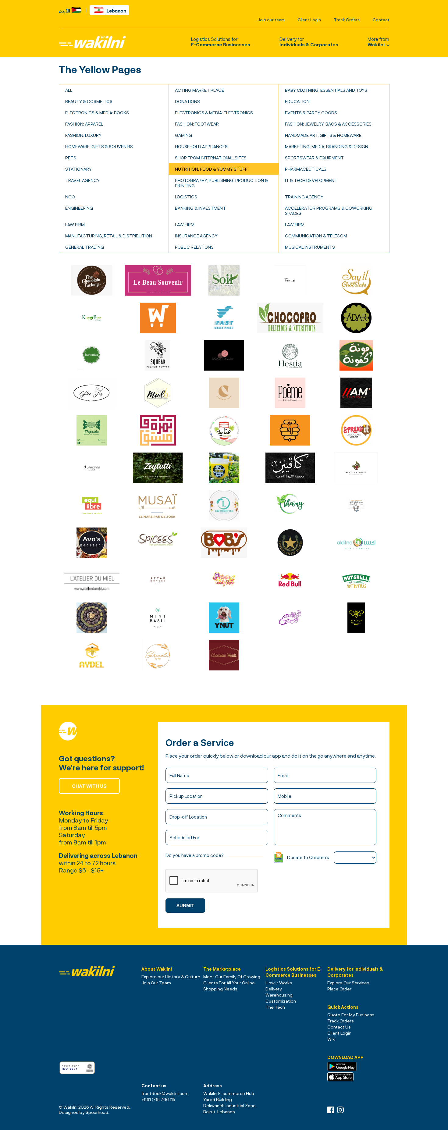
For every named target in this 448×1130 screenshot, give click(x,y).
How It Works (278, 982)
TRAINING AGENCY (304, 196)
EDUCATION (297, 101)
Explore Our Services (348, 982)
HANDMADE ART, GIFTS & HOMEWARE (323, 135)
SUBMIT (185, 905)
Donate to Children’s (308, 857)
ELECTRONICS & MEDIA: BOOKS (97, 112)
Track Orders (347, 19)
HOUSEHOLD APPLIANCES (201, 146)
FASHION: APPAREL (84, 123)
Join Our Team (156, 982)
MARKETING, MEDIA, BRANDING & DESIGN (326, 146)
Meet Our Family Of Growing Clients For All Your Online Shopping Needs (231, 982)
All (68, 90)
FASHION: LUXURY (83, 135)
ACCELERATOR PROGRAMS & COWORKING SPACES (328, 210)
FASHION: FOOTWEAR (197, 123)
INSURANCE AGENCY (196, 235)
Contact (381, 19)
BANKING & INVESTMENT (200, 208)
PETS (70, 157)
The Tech (275, 1007)
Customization (280, 1001)
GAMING (183, 135)
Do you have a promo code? (194, 855)
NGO (70, 196)
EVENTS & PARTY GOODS (311, 112)
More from (378, 41)
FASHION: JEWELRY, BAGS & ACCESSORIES (328, 123)
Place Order (339, 988)
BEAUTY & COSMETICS (88, 101)
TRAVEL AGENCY (82, 180)
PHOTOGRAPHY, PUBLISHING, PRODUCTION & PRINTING (221, 183)
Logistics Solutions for (220, 41)
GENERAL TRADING (84, 247)
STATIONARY (78, 169)
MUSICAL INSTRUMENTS (310, 247)
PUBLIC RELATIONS (194, 247)
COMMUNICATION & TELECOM (316, 235)
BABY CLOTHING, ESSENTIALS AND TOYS (326, 90)
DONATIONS (187, 101)
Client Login (309, 19)
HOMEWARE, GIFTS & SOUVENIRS (99, 146)
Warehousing (279, 994)
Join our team (271, 19)
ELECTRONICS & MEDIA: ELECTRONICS (214, 112)
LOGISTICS (186, 196)
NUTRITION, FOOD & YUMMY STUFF (211, 169)
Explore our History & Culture (170, 976)
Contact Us (339, 1026)
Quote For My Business (351, 1014)
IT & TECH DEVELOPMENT (311, 180)
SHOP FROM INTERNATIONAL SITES (211, 157)
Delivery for (308, 41)
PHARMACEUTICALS (305, 169)
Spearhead (97, 1112)
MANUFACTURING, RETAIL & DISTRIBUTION (108, 235)
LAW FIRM (75, 224)
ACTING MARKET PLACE (199, 90)
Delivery (273, 988)
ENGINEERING (79, 208)
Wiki (331, 1039)
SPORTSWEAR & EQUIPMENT (314, 157)
